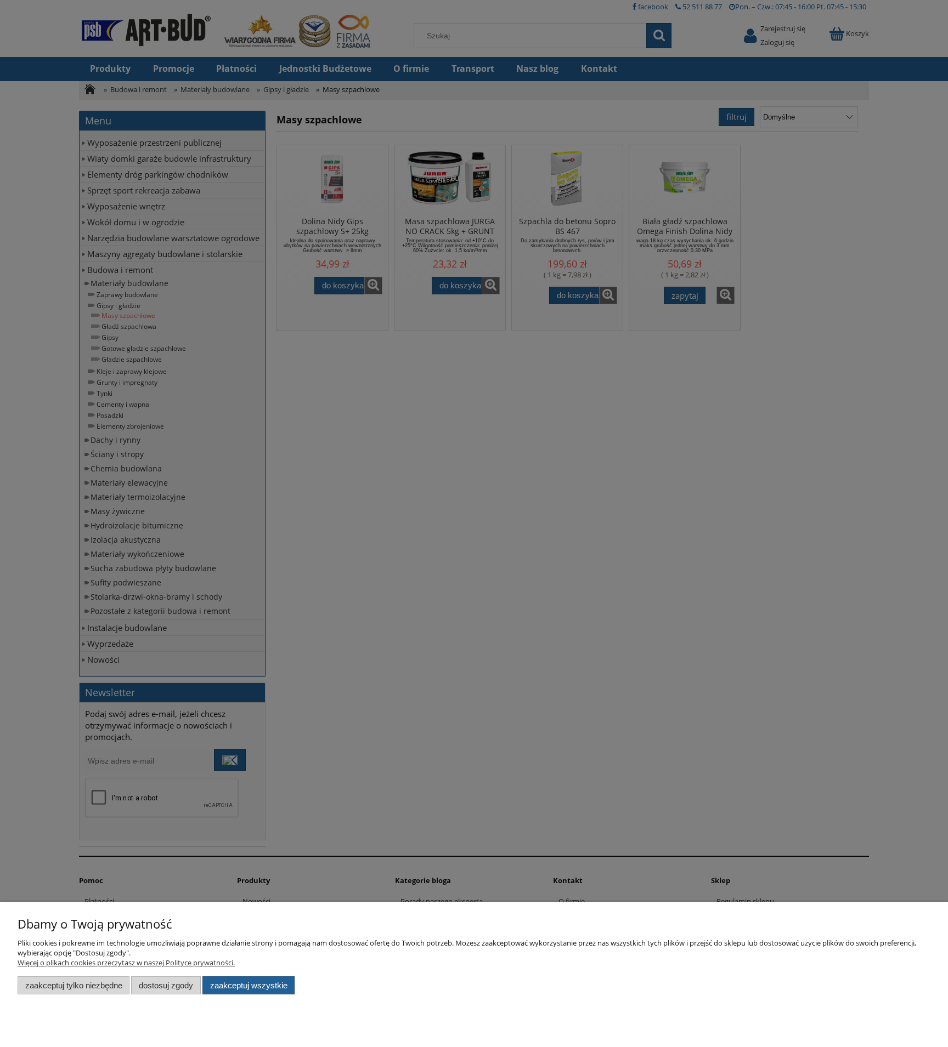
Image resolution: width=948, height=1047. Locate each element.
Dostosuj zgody (166, 985)
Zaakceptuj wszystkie (248, 985)
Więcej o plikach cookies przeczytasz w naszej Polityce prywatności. (126, 963)
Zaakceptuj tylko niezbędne (73, 985)
